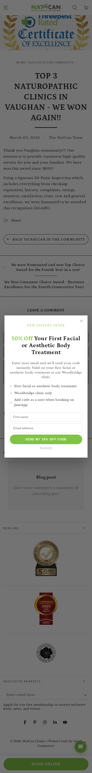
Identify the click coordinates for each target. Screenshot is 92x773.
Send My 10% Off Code (46, 439)
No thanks (46, 447)
